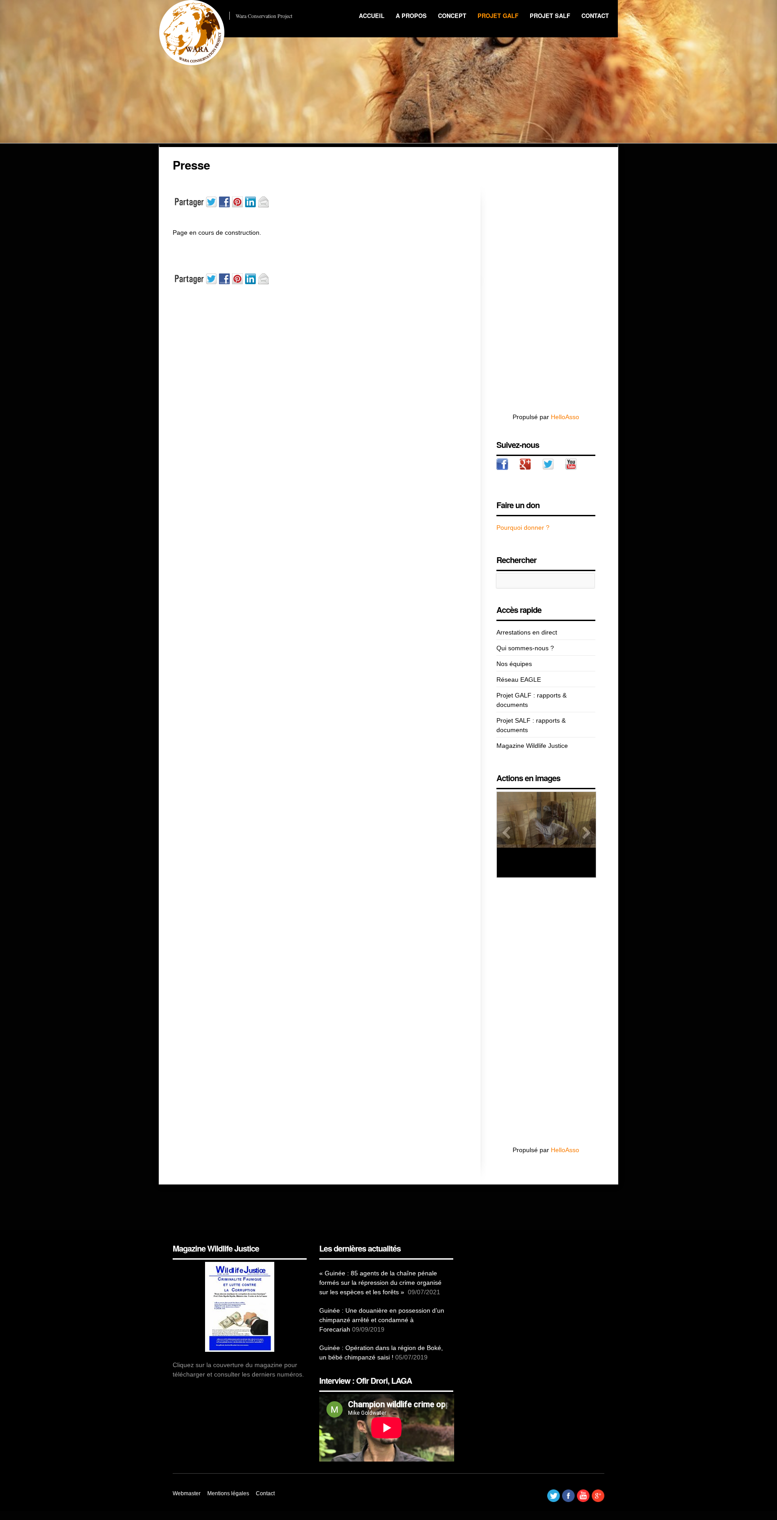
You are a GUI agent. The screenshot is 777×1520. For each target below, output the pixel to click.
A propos (411, 15)
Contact (595, 15)
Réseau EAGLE (518, 679)
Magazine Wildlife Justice (532, 745)
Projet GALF (498, 15)
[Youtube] (583, 1500)
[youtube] (571, 464)
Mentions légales (228, 1493)
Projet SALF (550, 15)
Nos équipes (514, 663)
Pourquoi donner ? (522, 527)
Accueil (371, 15)
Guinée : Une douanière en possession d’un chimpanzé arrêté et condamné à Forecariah (381, 1320)
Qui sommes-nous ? (525, 648)
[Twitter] (553, 1500)
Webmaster (187, 1493)
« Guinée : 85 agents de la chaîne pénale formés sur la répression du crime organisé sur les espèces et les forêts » (380, 1283)
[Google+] (598, 1500)
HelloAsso (565, 416)
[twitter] (548, 464)
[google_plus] (525, 464)
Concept (452, 15)
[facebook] (502, 464)
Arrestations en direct (526, 632)
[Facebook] (568, 1500)
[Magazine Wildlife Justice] (240, 1307)
